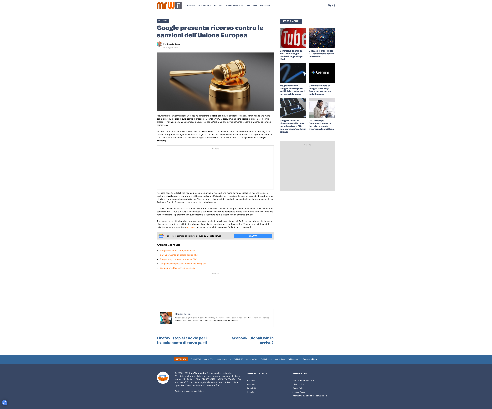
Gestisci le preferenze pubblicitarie (189, 391)
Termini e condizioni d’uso (304, 380)
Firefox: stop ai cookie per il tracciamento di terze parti (182, 340)
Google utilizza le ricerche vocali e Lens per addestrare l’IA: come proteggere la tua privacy (293, 126)
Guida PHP (238, 359)
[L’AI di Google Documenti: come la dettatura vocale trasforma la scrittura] (322, 108)
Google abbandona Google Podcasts (177, 250)
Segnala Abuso (299, 392)
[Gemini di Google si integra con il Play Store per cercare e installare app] (322, 73)
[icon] (329, 5)
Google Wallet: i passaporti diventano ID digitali (183, 263)
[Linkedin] (253, 44)
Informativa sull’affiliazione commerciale (310, 396)
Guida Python (266, 359)
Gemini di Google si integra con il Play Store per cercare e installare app (320, 89)
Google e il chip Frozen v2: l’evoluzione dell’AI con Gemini (321, 53)
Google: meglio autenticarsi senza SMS (178, 259)
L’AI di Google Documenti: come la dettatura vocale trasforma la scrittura (321, 124)
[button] (333, 5)
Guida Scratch (294, 359)
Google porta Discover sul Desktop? (177, 268)
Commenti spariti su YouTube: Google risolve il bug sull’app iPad (291, 55)
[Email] (271, 44)
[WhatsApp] (259, 44)
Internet (162, 20)
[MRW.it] (169, 5)
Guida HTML (196, 359)
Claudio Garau (173, 44)
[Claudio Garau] (160, 44)
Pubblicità (251, 388)
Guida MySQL (252, 359)
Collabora (251, 384)
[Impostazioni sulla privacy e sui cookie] (4, 402)
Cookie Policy (298, 388)
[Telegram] (265, 44)
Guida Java (280, 359)
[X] (247, 44)
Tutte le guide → (310, 359)
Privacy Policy (298, 384)
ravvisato (190, 227)
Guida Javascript (224, 359)
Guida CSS (208, 359)
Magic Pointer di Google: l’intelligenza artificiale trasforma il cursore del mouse (292, 89)
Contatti (250, 392)
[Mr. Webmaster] (163, 377)
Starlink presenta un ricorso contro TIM (179, 255)
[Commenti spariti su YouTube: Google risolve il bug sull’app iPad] (293, 38)
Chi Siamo (251, 380)
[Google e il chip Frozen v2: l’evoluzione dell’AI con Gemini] (322, 38)
